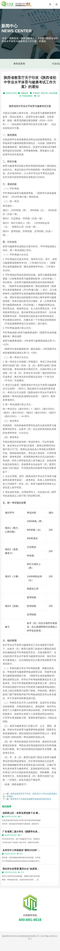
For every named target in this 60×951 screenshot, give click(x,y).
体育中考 (44, 93)
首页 (4, 38)
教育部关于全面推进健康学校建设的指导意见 (30, 799)
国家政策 (14, 38)
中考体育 (36, 93)
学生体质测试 (27, 96)
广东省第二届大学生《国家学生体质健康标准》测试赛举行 (21, 832)
